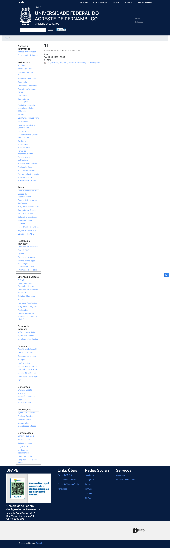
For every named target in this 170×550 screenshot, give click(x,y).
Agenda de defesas (26, 412)
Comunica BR (83, 2)
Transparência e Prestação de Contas (27, 178)
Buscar (51, 30)
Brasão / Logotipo (26, 390)
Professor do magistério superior (26, 394)
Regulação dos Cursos (27, 230)
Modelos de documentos (23, 451)
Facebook (89, 475)
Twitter (88, 484)
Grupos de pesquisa (26, 257)
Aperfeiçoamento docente (25, 221)
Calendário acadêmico (27, 217)
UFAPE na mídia (25, 456)
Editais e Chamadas (26, 296)
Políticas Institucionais (27, 163)
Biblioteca (120, 475)
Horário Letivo (24, 363)
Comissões (22, 95)
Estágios (21, 359)
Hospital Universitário (125, 479)
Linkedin (88, 493)
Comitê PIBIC (23, 250)
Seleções (139, 22)
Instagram (89, 479)
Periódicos (62, 489)
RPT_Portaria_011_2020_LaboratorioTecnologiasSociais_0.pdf (73, 62)
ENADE (30, 234)
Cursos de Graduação (27, 190)
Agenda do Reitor (25, 69)
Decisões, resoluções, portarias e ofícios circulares (27, 108)
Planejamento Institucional (24, 158)
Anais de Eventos (25, 416)
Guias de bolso (24, 419)
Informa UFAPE (24, 439)
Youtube (88, 489)
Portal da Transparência (68, 484)
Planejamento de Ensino (28, 227)
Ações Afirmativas (26, 335)
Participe (116, 2)
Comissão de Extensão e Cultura (28, 291)
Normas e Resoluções (27, 303)
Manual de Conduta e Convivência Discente (27, 367)
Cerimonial (22, 82)
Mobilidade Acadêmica (28, 339)
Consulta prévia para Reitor (27, 90)
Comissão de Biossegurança (24, 100)
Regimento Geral (25, 167)
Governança (23, 121)
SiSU (20, 332)
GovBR (21, 2)
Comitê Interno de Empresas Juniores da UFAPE (27, 316)
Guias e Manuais (25, 443)
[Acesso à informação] (139, 530)
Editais (21, 234)
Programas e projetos (27, 270)
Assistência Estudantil (27, 349)
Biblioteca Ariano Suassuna (25, 73)
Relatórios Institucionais (28, 174)
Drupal (39, 543)
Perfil (20, 380)
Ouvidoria (22, 141)
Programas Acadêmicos (28, 206)
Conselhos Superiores (27, 85)
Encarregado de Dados (28, 55)
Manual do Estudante (27, 373)
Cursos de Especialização (24, 195)
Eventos (21, 299)
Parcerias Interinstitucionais (25, 152)
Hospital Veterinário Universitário (26, 126)
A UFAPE (22, 65)
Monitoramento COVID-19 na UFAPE (28, 136)
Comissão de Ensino (27, 210)
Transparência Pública (67, 479)
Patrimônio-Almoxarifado (24, 145)
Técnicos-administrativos (24, 401)
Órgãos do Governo (144, 2)
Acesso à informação (100, 2)
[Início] (26, 16)
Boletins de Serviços (27, 78)
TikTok (88, 498)
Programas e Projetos (27, 306)
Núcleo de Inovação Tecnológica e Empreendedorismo (26, 263)
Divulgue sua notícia (27, 436)
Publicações (23, 310)
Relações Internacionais (28, 170)
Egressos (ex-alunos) (27, 356)
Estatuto (21, 114)
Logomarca (23, 446)
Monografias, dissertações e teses (27, 424)
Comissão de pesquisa (28, 246)
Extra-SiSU (30, 332)
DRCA (20, 352)
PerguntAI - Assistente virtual (27, 461)
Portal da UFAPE (65, 475)
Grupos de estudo (26, 213)
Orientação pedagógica (28, 376)
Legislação (128, 2)
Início (137, 18)
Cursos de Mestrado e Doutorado (27, 201)
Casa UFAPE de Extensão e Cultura (26, 284)
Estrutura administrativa (28, 118)
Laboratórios (23, 131)
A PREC (21, 280)
